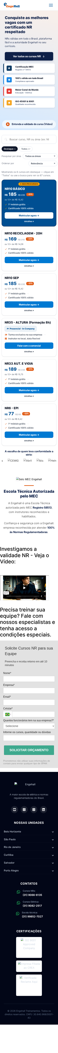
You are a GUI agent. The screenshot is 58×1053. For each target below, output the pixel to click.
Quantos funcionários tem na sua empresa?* (28, 720)
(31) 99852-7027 (32, 916)
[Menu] (51, 5)
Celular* (8, 708)
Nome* (7, 673)
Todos (25, 149)
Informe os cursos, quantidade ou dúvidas (27, 732)
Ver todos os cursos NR (27, 56)
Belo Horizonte (12, 831)
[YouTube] (14, 809)
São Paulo (10, 839)
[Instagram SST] (33, 809)
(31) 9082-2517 (32, 905)
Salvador (9, 862)
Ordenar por (8, 163)
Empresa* (9, 685)
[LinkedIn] (43, 809)
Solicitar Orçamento (29, 750)
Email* (7, 696)
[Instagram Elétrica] (24, 809)
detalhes (28, 221)
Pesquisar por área (11, 156)
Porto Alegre (11, 870)
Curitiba (8, 854)
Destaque (9, 149)
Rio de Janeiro (12, 847)
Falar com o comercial (29, 345)
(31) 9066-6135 (32, 895)
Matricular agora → (29, 215)
